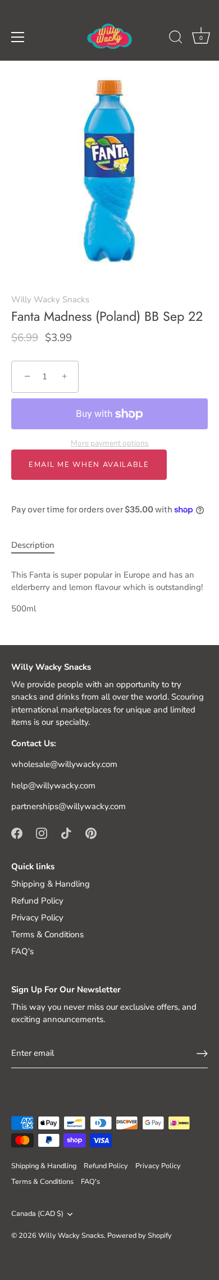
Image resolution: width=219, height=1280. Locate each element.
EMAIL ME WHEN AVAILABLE (89, 465)
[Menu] (18, 37)
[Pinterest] (91, 832)
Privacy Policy (37, 917)
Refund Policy (37, 900)
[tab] (38, 545)
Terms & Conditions (47, 934)
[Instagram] (41, 832)
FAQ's (22, 951)
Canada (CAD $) (37, 1214)
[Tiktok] (66, 832)
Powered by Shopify (139, 1236)
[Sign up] (202, 1053)
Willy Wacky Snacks (50, 299)
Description (32, 545)
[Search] (175, 38)
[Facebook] (16, 832)
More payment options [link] (110, 443)
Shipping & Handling (50, 883)
